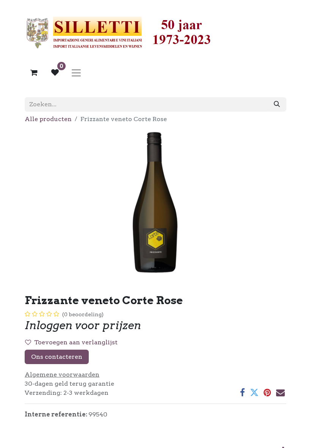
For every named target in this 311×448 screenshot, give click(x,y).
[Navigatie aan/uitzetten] (76, 72)
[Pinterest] (267, 392)
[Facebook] (242, 392)
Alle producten (48, 119)
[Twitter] (254, 392)
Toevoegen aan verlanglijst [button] (76, 342)
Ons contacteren (56, 356)
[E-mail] (280, 392)
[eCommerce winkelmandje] (34, 72)
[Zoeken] (276, 104)
